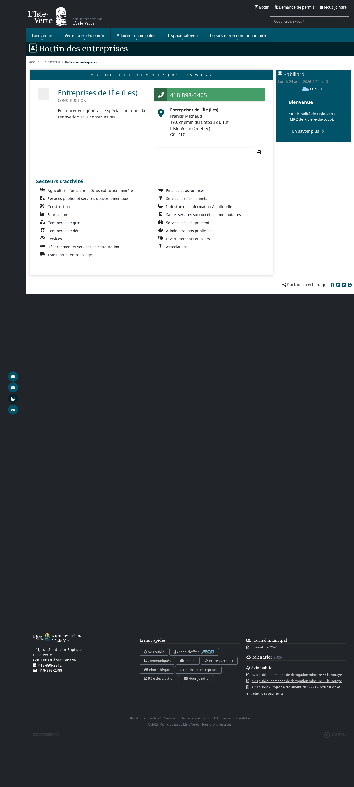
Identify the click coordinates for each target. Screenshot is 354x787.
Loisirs (238, 35)
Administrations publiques (189, 230)
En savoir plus (306, 131)
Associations (177, 246)
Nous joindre (198, 678)
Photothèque (159, 669)
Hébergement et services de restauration (83, 246)
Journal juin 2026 (264, 647)
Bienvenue (42, 35)
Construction (59, 206)
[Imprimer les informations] (259, 152)
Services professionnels (186, 198)
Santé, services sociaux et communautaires (203, 214)
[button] (350, 285)
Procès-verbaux (220, 660)
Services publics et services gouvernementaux (88, 198)
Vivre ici (84, 35)
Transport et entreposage (70, 254)
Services (55, 238)
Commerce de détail (65, 230)
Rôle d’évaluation (160, 678)
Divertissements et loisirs (188, 238)
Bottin (54, 62)
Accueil (36, 62)
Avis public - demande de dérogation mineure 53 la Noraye (297, 680)
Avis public (155, 651)
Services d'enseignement (187, 222)
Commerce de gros (64, 222)
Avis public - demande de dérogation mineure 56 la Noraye (297, 674)
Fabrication (57, 214)
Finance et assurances (185, 190)
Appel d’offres (189, 651)
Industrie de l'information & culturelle (199, 206)
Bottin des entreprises (199, 669)
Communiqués (159, 660)
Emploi (189, 660)
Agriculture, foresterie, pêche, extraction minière (90, 190)
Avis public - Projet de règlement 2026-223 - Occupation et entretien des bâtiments (293, 690)
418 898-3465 (188, 95)
